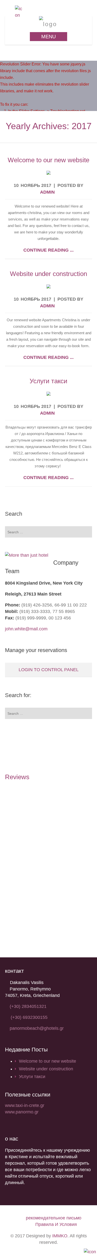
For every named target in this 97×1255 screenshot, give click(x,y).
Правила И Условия (56, 1224)
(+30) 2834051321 (28, 1006)
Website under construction (48, 273)
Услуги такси (48, 381)
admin (47, 192)
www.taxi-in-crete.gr (24, 1105)
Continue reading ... (48, 250)
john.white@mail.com (26, 628)
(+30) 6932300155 (29, 1017)
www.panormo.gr (22, 1111)
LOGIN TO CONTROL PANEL (49, 669)
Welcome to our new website (48, 160)
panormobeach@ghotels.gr (37, 1028)
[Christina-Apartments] (48, 24)
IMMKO (59, 1235)
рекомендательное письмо (53, 1217)
